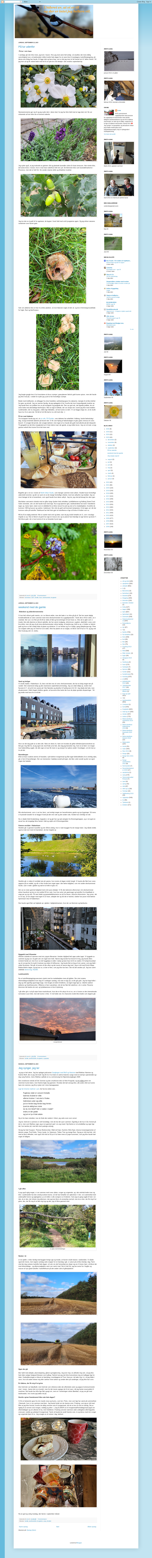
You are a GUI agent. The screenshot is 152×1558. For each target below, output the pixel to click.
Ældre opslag (92, 1527)
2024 (108, 434)
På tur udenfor (26, 46)
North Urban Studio (47, 493)
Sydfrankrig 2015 (127, 793)
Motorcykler (126, 742)
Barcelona (125, 591)
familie (36, 597)
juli (109, 462)
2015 (108, 502)
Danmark (125, 616)
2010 (108, 515)
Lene (119, 110)
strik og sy (125, 788)
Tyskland (125, 802)
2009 (108, 518)
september (111, 448)
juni (109, 465)
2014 (108, 504)
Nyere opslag (23, 1527)
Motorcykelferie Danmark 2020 (127, 731)
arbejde (124, 586)
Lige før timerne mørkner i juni (28, 1089)
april (109, 470)
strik (123, 786)
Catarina (109, 268)
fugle (124, 655)
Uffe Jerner (110, 316)
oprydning (125, 772)
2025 (108, 432)
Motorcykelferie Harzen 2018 (127, 737)
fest (123, 639)
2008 (108, 521)
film (123, 642)
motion (124, 716)
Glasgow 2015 (127, 658)
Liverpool (125, 704)
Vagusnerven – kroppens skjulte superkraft (118, 311)
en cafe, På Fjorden (47, 418)
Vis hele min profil (109, 134)
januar (110, 479)
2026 (108, 429)
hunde (124, 672)
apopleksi (125, 583)
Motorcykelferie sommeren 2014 (127, 719)
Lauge (108, 290)
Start (57, 1527)
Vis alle (132, 329)
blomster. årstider (127, 603)
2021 (108, 485)
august (110, 459)
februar (110, 476)
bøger (124, 609)
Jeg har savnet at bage (113, 297)
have (40, 597)
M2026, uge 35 (110, 304)
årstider (49, 1521)
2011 (108, 513)
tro (123, 800)
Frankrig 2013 (126, 646)
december (111, 440)
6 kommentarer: (42, 1056)
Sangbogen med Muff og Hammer (63, 1072)
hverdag (125, 676)
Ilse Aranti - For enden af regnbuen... (118, 261)
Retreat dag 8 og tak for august (115, 262)
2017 (108, 496)
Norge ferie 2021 (127, 756)
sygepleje (46, 1058)
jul (123, 679)
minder (124, 714)
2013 (108, 507)
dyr (123, 627)
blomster (125, 600)
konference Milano (126, 690)
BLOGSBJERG (111, 302)
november (111, 442)
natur (124, 749)
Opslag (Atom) (31, 1530)
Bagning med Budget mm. (115, 323)
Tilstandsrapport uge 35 (113, 318)
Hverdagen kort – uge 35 (113, 269)
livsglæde (53, 597)
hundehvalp (126, 674)
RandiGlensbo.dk (112, 309)
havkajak (125, 667)
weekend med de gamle (32, 607)
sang (44, 1521)
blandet (124, 595)
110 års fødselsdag (111, 276)
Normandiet (126, 766)
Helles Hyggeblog (112, 288)
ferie (123, 637)
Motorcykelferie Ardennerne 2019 (127, 726)
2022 (108, 482)
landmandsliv (46, 597)
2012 (108, 510)
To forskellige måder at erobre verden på (118, 283)
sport (124, 781)
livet (123, 707)
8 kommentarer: (42, 595)
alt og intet (125, 581)
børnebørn (125, 614)
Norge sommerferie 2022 (126, 761)
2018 (108, 493)
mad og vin (126, 712)
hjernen (124, 669)
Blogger (79, 1543)
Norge (124, 753)
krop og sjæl (126, 694)
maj (109, 468)
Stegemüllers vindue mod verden (117, 281)
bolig (124, 607)
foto (123, 644)
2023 (108, 437)
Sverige (124, 791)
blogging (125, 598)
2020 (108, 488)
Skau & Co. (110, 274)
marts (110, 473)
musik (124, 746)
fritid (123, 651)
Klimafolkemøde (111, 325)
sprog (124, 784)
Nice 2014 (125, 751)
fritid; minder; (126, 653)
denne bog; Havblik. (31, 970)
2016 (108, 499)
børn (32, 597)
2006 (108, 526)
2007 (108, 524)
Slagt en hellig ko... (112, 295)
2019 (108, 490)
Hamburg (125, 662)
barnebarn (28, 597)
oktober (110, 445)
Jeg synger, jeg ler (28, 1068)
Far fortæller (126, 634)
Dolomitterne (126, 623)
